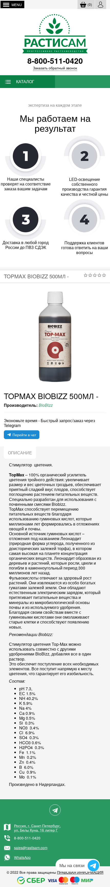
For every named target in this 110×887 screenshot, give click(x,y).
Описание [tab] (20, 453)
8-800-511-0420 (27, 837)
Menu (17, 4)
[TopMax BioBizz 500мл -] (55, 337)
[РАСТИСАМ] (55, 33)
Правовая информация (80, 872)
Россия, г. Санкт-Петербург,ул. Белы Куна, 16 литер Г (37, 827)
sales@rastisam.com (30, 847)
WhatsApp (22, 857)
